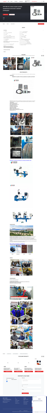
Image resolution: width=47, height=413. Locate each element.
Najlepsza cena (5, 14)
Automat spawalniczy (15, 353)
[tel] (8, 381)
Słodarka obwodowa (25, 402)
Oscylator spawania (9, 3)
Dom (3, 3)
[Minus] (45, 396)
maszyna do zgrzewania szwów (26, 399)
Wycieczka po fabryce (17, 400)
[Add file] (33, 412)
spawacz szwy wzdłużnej (26, 401)
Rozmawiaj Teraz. (12, 14)
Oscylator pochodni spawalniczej (23, 353)
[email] (7, 381)
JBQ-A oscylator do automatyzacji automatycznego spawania (18, 369)
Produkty (6, 3)
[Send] (45, 412)
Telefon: (23, 389)
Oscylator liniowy (9, 353)
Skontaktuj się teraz (25, 393)
